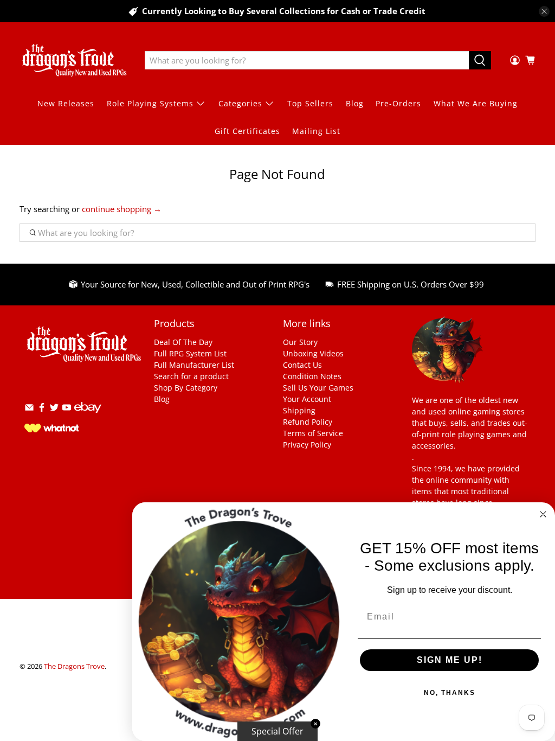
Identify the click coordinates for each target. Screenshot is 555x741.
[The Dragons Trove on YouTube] (67, 409)
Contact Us (302, 365)
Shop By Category (185, 387)
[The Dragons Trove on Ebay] (87, 418)
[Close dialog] (543, 514)
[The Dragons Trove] (74, 60)
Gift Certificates (247, 131)
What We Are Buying (476, 103)
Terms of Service (313, 433)
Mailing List (316, 131)
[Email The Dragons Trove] (29, 409)
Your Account (307, 399)
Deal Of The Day (183, 342)
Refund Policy (307, 422)
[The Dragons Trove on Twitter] (54, 409)
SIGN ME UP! (449, 660)
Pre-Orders (398, 103)
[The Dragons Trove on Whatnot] (51, 429)
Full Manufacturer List (194, 365)
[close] (544, 11)
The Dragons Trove (74, 666)
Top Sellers (310, 103)
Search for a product (191, 376)
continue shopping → (122, 208)
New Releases (65, 103)
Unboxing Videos (313, 353)
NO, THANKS (449, 693)
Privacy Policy (307, 444)
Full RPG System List (190, 353)
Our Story (300, 342)
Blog (355, 103)
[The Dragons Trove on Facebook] (42, 409)
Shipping (299, 410)
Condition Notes (312, 376)
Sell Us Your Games (318, 387)
